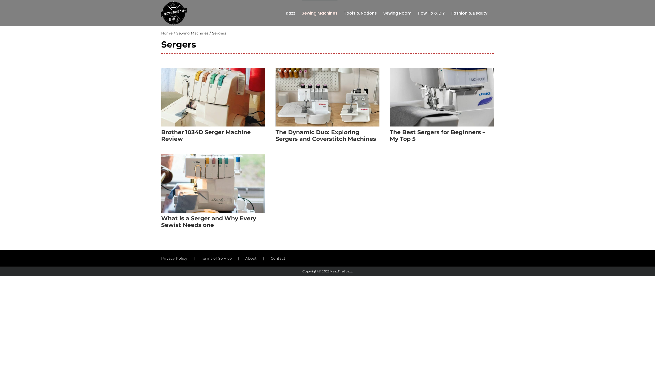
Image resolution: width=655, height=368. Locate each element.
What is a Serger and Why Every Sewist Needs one (208, 221)
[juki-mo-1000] (442, 69)
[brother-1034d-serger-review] (213, 69)
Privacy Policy (174, 258)
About (251, 258)
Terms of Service (216, 258)
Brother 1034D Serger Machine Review (206, 135)
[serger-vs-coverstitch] (328, 69)
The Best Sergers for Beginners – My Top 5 (437, 135)
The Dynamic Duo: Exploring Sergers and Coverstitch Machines (326, 135)
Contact (278, 258)
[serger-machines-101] (213, 155)
